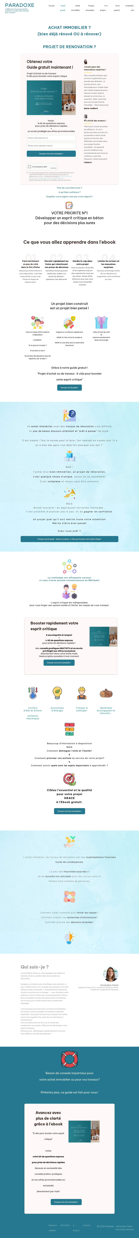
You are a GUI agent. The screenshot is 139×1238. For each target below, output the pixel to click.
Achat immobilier (75, 7)
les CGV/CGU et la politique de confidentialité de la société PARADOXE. (50, 177)
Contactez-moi (129, 7)
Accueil (51, 5)
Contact (86, 1225)
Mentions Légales (53, 1228)
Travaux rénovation (90, 7)
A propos (103, 7)
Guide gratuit (62, 7)
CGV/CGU (65, 1225)
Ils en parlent (117, 7)
